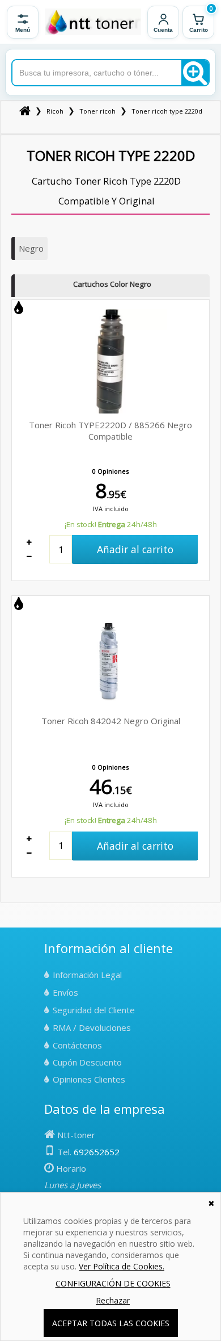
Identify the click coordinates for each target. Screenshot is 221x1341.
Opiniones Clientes (89, 1079)
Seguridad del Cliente (94, 1010)
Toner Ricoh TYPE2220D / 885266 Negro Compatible (110, 430)
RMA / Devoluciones (92, 1027)
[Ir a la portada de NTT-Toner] (93, 22)
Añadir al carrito (135, 549)
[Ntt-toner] (25, 111)
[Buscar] (195, 72)
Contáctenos (77, 1045)
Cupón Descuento (87, 1062)
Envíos (65, 992)
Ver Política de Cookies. (121, 1266)
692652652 (97, 1152)
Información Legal (87, 974)
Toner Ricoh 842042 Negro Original (110, 720)
